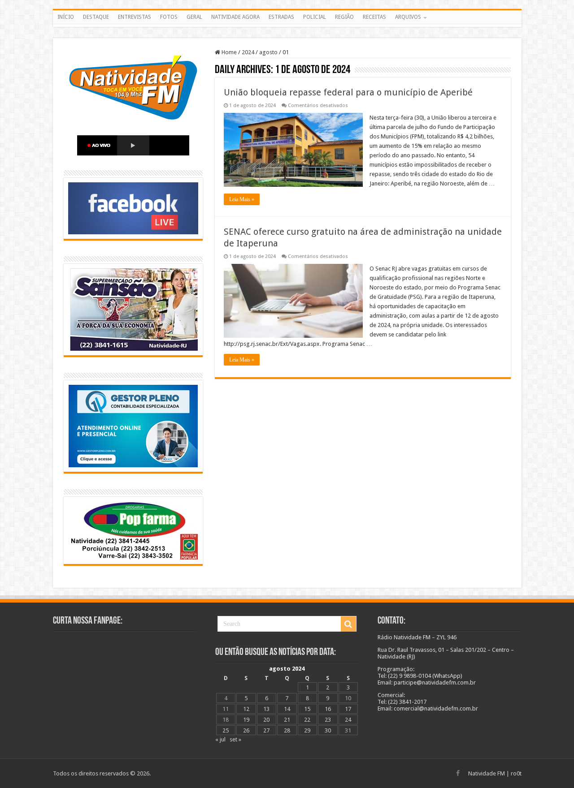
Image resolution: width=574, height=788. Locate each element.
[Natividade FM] (287, 25)
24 (348, 719)
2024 (248, 52)
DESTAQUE (96, 17)
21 (287, 719)
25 (225, 730)
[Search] (348, 624)
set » (235, 739)
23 (328, 719)
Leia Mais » (241, 199)
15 (307, 709)
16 (328, 709)
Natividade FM (486, 773)
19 (246, 719)
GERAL (194, 17)
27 (266, 730)
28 (287, 730)
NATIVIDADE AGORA (235, 17)
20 (266, 719)
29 (307, 730)
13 (266, 709)
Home (228, 52)
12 (246, 709)
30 (328, 730)
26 (246, 730)
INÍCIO (65, 17)
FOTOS (169, 17)
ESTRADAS (281, 17)
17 (348, 709)
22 (307, 719)
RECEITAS (374, 17)
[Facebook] (458, 773)
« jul (220, 739)
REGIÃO (344, 17)
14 (287, 709)
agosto (268, 52)
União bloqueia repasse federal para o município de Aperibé (348, 92)
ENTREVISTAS (134, 17)
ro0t (516, 773)
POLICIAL (314, 17)
